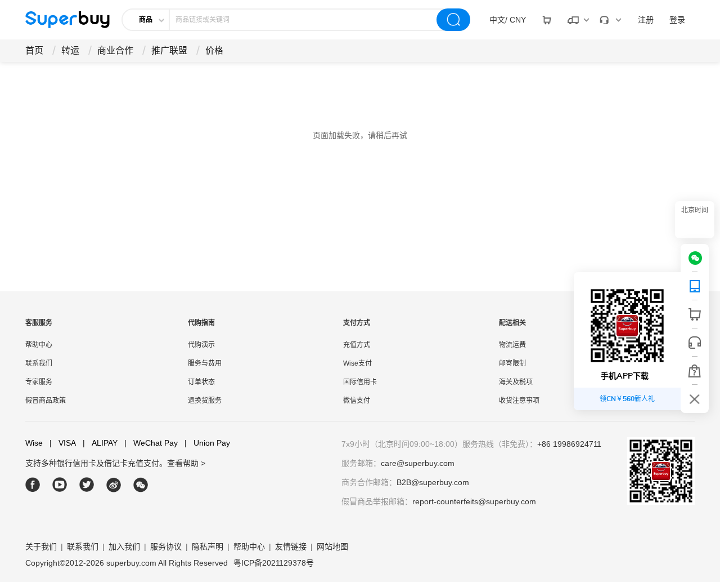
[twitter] (86, 484)
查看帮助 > (186, 463)
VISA (63, 442)
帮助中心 (38, 345)
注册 (646, 19)
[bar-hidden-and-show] (695, 399)
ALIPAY (100, 442)
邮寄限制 (512, 363)
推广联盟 (169, 50)
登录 (677, 19)
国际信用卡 (360, 382)
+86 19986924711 (569, 443)
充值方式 (356, 345)
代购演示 (201, 345)
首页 (34, 50)
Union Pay (207, 442)
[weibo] (114, 484)
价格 (214, 50)
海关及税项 (516, 382)
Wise (34, 442)
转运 (70, 50)
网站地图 (332, 546)
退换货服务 (205, 401)
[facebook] (32, 484)
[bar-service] (695, 342)
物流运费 (512, 345)
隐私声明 (207, 546)
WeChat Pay (151, 442)
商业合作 (115, 50)
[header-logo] (67, 19)
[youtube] (60, 484)
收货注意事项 (519, 401)
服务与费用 (205, 363)
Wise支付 (357, 363)
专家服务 (38, 382)
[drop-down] (546, 20)
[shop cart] (695, 314)
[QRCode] (695, 286)
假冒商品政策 (45, 401)
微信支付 (356, 401)
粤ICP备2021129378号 (273, 562)
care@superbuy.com (417, 463)
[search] (453, 19)
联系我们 (38, 363)
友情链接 (291, 546)
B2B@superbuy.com (433, 482)
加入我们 (124, 546)
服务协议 (166, 546)
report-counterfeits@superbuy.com (474, 501)
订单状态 (201, 382)
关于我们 (41, 546)
